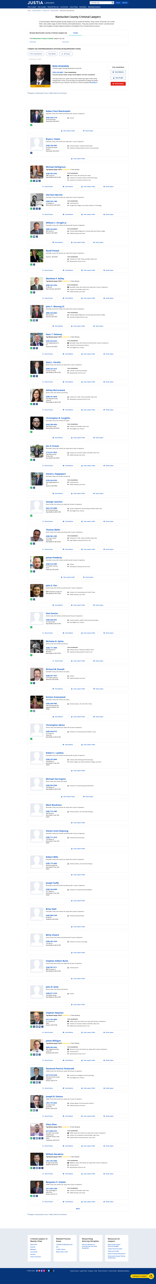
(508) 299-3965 (51, 703)
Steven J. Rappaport (56, 473)
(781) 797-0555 (51, 1103)
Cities (75, 33)
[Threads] (46, 1271)
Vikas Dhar (51, 1124)
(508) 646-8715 (51, 731)
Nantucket (33, 42)
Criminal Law (45, 10)
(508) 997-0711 (51, 967)
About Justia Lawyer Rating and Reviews (116, 1257)
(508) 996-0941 (51, 620)
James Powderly (54, 557)
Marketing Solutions (94, 7)
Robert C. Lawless (55, 752)
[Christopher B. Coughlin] (36, 423)
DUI (57, 1247)
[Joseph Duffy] (36, 888)
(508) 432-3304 (51, 285)
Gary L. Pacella (53, 362)
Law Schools (64, 7)
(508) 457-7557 (51, 676)
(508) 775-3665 (51, 863)
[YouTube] (39, 1271)
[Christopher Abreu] (36, 730)
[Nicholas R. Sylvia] (36, 646)
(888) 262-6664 (51, 229)
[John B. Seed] (36, 991)
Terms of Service (103, 1271)
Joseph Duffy (52, 882)
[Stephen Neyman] (36, 1017)
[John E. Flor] (36, 590)
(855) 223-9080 (51, 508)
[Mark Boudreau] (36, 809)
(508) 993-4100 (51, 941)
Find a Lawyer (32, 7)
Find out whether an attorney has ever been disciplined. (89, 1246)
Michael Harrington (56, 778)
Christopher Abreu (55, 725)
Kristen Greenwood (55, 697)
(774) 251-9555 (51, 452)
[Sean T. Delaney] (36, 339)
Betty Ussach (52, 934)
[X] (51, 1271)
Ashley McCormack (55, 390)
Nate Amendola (60, 66)
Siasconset (65, 42)
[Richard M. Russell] (36, 674)
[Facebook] (42, 1271)
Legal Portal (83, 1271)
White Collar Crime (62, 1252)
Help (95, 1271)
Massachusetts (54, 10)
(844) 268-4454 (51, 424)
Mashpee (33, 1249)
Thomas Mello (53, 529)
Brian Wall (51, 909)
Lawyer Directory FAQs (115, 1249)
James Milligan (53, 1040)
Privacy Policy (113, 1271)
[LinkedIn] (37, 1271)
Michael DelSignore (56, 166)
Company (90, 1271)
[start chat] (151, 1276)
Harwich (32, 1254)
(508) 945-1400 (51, 201)
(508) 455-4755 (51, 173)
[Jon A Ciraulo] (36, 451)
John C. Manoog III (55, 306)
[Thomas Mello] (36, 534)
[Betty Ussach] (36, 939)
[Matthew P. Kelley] (36, 283)
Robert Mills (52, 857)
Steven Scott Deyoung (57, 830)
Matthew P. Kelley (55, 278)
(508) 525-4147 (51, 369)
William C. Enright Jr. (56, 222)
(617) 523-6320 (51, 1075)
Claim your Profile (113, 1251)
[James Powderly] (36, 562)
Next (78, 1209)
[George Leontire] (36, 506)
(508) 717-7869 (51, 648)
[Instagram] (44, 1271)
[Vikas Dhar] (36, 1129)
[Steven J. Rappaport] (36, 478)
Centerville (33, 1252)
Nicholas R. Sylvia (55, 641)
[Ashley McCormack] (36, 395)
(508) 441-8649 (51, 397)
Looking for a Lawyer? (139, 1276)
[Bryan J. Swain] (36, 144)
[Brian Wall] (36, 914)
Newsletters (83, 7)
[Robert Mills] (36, 862)
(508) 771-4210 (51, 837)
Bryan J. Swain (53, 139)
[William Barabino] (36, 1159)
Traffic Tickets (60, 1249)
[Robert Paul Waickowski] (36, 116)
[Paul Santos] (36, 618)
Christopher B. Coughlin (58, 418)
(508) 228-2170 (51, 117)
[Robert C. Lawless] (36, 757)
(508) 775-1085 (51, 811)
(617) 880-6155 (51, 1131)
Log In (118, 2)
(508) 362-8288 (51, 889)
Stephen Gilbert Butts (57, 960)
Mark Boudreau (54, 804)
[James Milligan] (36, 1045)
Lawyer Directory (36, 10)
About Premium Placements (116, 1254)
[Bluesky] (49, 1271)
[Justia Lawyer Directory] (35, 2)
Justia (29, 10)
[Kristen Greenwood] (36, 702)
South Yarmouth (35, 1257)
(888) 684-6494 (51, 1047)
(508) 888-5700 (51, 915)
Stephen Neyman (55, 1012)
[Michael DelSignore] (36, 172)
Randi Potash (52, 250)
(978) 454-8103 (51, 341)
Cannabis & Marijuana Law (64, 1244)
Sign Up (125, 2)
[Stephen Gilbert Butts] (36, 965)
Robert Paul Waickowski (58, 111)
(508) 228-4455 (51, 145)
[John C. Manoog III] (36, 311)
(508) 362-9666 (51, 759)
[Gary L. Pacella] (36, 367)
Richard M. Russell (55, 669)
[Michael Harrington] (36, 784)
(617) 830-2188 (51, 1188)
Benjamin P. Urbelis (56, 1182)
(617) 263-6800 (51, 1019)
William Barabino (54, 1154)
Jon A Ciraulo (52, 446)
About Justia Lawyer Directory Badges (114, 1245)
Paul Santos (52, 613)
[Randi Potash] (36, 255)
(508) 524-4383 (51, 564)
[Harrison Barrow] (36, 199)
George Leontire (54, 501)
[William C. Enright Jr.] (36, 227)
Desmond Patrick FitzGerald (60, 1068)
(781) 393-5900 (51, 1161)
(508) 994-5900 (51, 785)
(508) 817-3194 (51, 993)
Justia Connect (74, 1271)
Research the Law (53, 7)
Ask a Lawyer (42, 7)
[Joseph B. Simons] (36, 1101)
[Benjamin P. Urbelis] (36, 1187)
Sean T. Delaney (54, 334)
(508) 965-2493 (51, 536)
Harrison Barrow (54, 194)
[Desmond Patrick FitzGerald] (36, 1073)
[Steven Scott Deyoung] (36, 835)
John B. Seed (52, 986)
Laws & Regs (74, 7)
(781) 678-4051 (57, 72)
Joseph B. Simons (54, 1096)
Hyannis (32, 1247)
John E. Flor (51, 585)
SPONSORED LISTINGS (35, 59)
